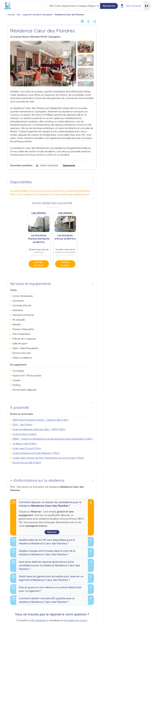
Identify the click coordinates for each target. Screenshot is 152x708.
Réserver (52, 532)
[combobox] (74, 6)
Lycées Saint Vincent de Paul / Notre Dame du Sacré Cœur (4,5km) (48, 457)
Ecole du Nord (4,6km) (24, 434)
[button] (147, 6)
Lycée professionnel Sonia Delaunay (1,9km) (36, 453)
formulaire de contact (75, 620)
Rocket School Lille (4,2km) (26, 462)
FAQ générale (38, 620)
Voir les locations (39, 264)
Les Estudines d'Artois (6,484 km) (65, 237)
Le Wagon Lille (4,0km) (24, 443)
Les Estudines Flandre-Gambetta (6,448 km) (38, 239)
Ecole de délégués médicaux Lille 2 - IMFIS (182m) (38, 429)
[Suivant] (72, 63)
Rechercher (109, 5)
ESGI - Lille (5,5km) (22, 424)
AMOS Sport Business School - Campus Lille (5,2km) (40, 419)
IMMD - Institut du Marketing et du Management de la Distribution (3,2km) (52, 438)
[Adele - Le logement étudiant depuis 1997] (6, 6)
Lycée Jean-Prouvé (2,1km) (26, 448)
